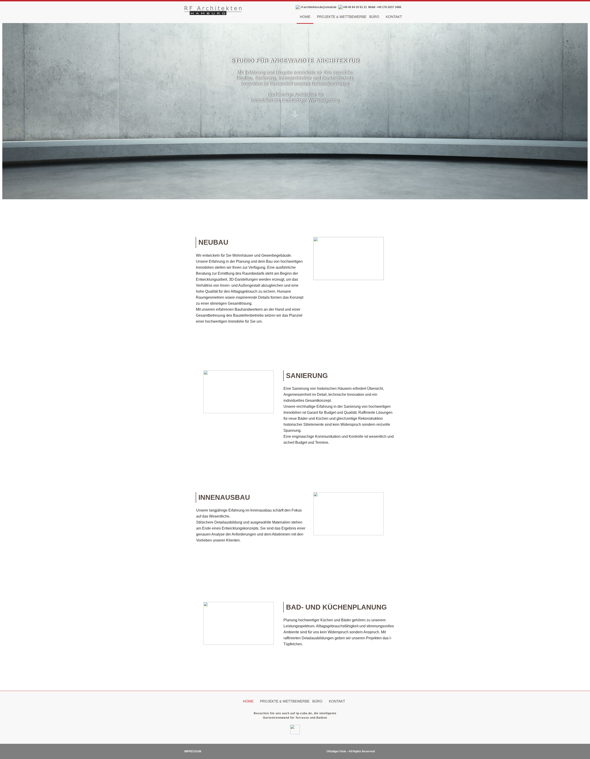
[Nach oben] (402, 686)
